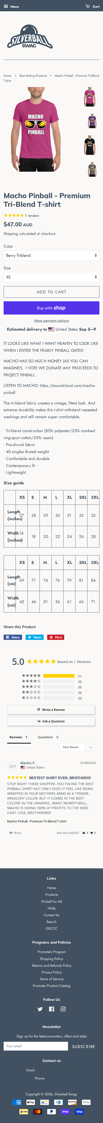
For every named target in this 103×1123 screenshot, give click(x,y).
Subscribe (83, 1046)
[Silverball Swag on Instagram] (63, 1010)
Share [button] (17, 833)
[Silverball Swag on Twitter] (40, 1010)
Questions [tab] (45, 737)
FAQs (52, 908)
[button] (85, 833)
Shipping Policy (51, 958)
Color (8, 246)
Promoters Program (52, 951)
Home (7, 75)
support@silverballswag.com (56, 1070)
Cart (95, 6)
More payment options (51, 320)
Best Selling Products (33, 75)
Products (51, 894)
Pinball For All (51, 901)
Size (7, 268)
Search (51, 921)
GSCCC (51, 928)
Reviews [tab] (16, 737)
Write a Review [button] (53, 709)
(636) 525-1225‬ (57, 1078)
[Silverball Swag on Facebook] (51, 1010)
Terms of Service (51, 979)
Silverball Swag (65, 1094)
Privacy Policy (52, 972)
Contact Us (51, 915)
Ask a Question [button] (53, 721)
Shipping (11, 233)
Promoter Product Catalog (51, 985)
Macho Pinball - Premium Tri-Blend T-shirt (36, 821)
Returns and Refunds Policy (51, 965)
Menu (14, 6)
